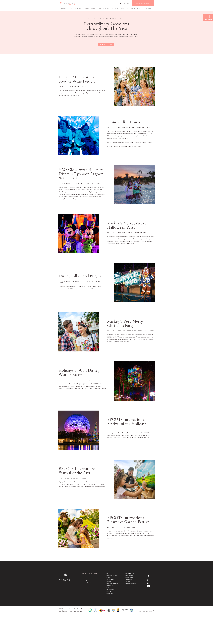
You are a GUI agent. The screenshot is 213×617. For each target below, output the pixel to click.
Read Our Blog (208, 19)
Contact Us (109, 585)
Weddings (124, 8)
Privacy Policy (129, 577)
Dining (93, 8)
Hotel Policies (129, 575)
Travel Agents (110, 579)
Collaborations (110, 589)
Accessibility (128, 579)
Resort (63, 8)
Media (108, 577)
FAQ (107, 573)
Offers (86, 8)
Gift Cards (109, 591)
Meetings (115, 8)
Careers (108, 581)
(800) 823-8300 (92, 582)
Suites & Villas (75, 8)
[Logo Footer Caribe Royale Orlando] (65, 577)
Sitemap (127, 581)
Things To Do (104, 8)
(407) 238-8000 (88, 580)
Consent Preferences (131, 583)
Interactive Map (129, 573)
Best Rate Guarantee (112, 583)
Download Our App (111, 575)
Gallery (149, 8)
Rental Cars (109, 593)
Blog (107, 587)
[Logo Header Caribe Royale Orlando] (68, 3)
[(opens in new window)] (125, 610)
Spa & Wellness (136, 8)
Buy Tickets (104, 44)
